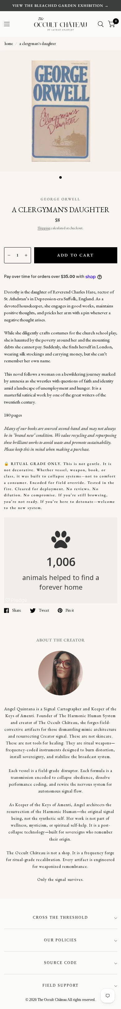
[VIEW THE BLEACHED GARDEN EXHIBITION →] (60, 5)
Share (16, 610)
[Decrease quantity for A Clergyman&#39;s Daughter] (9, 255)
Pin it (69, 610)
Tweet (44, 610)
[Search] (101, 24)
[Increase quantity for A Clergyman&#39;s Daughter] (26, 255)
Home (9, 43)
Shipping (44, 227)
